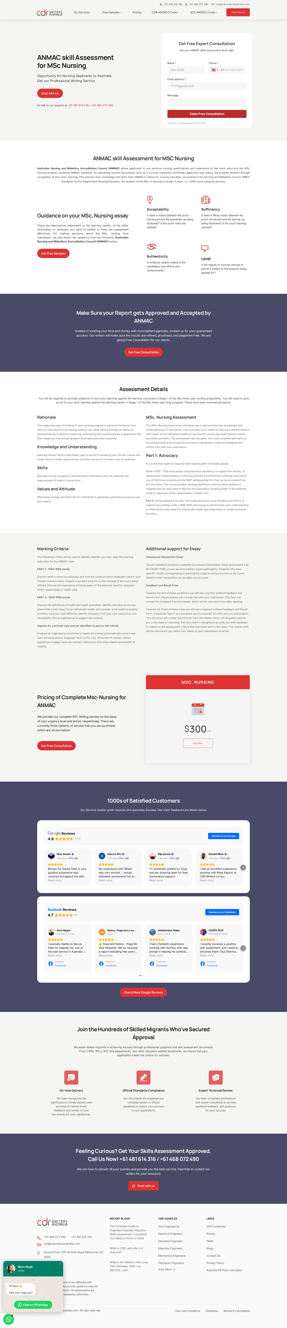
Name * (171, 63)
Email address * (176, 79)
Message (172, 95)
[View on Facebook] (51, 932)
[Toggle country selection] (215, 70)
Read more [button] (55, 880)
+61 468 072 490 (102, 105)
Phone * (214, 63)
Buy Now (198, 743)
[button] (44, 867)
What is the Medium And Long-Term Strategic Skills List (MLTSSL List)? (129, 1266)
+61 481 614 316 (78, 105)
